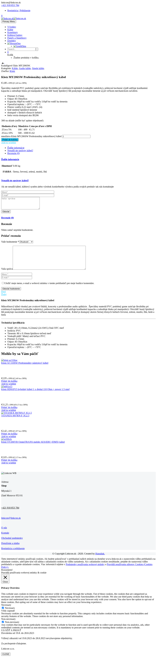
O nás (4, 527)
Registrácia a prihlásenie (13, 548)
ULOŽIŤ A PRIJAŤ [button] (11, 630)
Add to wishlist (8, 142)
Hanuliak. (100, 553)
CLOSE (5, 654)
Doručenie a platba (10, 543)
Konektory (12, 32)
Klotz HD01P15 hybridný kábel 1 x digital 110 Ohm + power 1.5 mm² (35, 389)
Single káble (38, 68)
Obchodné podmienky (12, 538)
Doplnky (11, 40)
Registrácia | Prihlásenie (18, 10)
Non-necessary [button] (8, 619)
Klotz (12, 71)
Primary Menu (8, 21)
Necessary (10, 608)
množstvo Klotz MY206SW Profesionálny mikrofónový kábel (31, 136)
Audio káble (25, 68)
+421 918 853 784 (10, 5)
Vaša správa (7, 269)
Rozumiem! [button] (7, 570)
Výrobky (11, 27)
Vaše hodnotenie (10, 241)
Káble (10, 29)
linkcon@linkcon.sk (11, 518)
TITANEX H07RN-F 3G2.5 (15, 415)
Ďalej (3, 294)
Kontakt (5, 533)
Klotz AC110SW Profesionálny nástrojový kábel (24, 363)
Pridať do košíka (9, 140)
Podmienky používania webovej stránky (85, 564)
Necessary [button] (6, 605)
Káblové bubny (14, 35)
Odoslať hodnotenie (11, 289)
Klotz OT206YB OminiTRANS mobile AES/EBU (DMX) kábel (33, 442)
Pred (3, 291)
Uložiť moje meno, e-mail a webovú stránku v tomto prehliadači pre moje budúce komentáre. (49, 283)
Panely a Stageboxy (17, 38)
